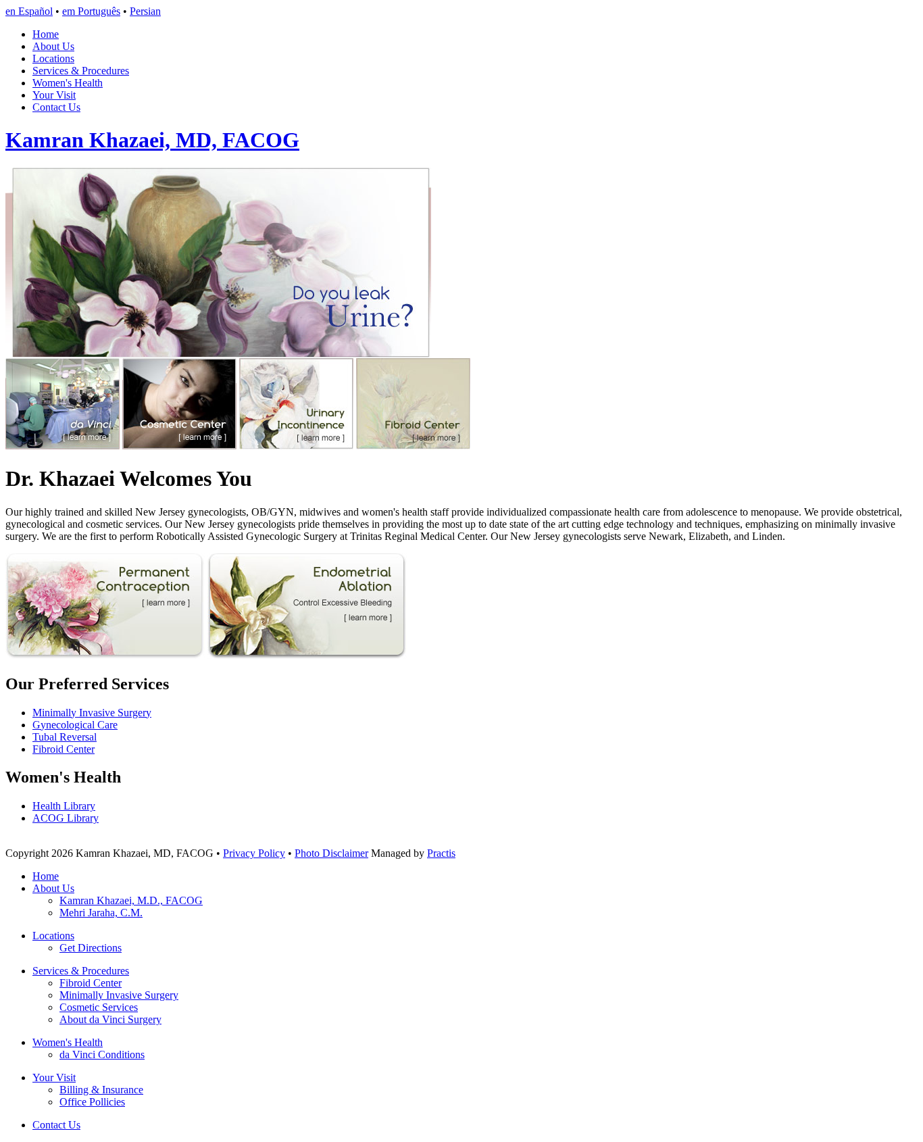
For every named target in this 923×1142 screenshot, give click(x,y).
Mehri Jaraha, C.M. (101, 912)
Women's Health (67, 83)
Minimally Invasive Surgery (91, 712)
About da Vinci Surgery (110, 1019)
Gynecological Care (75, 724)
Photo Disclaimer (331, 853)
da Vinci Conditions (102, 1054)
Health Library (63, 806)
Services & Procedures (80, 70)
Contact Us (56, 107)
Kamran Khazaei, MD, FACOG (152, 140)
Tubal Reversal (64, 737)
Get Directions (90, 947)
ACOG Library (65, 818)
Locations (53, 58)
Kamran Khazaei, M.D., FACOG (131, 900)
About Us (53, 46)
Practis (441, 853)
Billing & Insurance (101, 1089)
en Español (29, 11)
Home (45, 34)
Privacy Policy (254, 853)
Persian (145, 11)
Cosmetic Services (98, 1007)
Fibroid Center (63, 749)
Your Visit (54, 95)
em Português (91, 11)
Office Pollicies (92, 1102)
